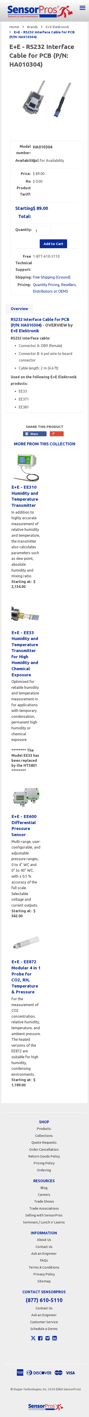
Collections (44, 1136)
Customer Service (44, 1322)
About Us (44, 1240)
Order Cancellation (44, 1149)
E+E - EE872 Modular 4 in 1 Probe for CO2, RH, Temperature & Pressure (26, 976)
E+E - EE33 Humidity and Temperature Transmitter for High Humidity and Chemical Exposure (24, 653)
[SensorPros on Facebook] (40, 1339)
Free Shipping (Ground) (52, 277)
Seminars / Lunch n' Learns (44, 1222)
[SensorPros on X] (33, 1339)
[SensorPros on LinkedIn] (54, 1339)
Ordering (44, 1170)
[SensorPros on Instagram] (47, 1339)
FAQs (44, 1260)
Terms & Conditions (44, 1267)
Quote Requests (44, 1142)
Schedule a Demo (44, 1329)
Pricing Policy (44, 1163)
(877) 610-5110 (44, 1300)
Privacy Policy (44, 1274)
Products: (44, 1129)
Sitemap (44, 1281)
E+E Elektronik (57, 27)
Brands (32, 27)
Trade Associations (44, 1208)
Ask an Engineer (44, 1253)
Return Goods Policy (44, 1156)
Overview (19, 309)
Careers (44, 1194)
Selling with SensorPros (44, 1215)
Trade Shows (44, 1201)
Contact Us (44, 1247)
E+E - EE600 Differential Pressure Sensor (24, 825)
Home (14, 27)
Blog (43, 1188)
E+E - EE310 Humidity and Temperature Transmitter (24, 496)
